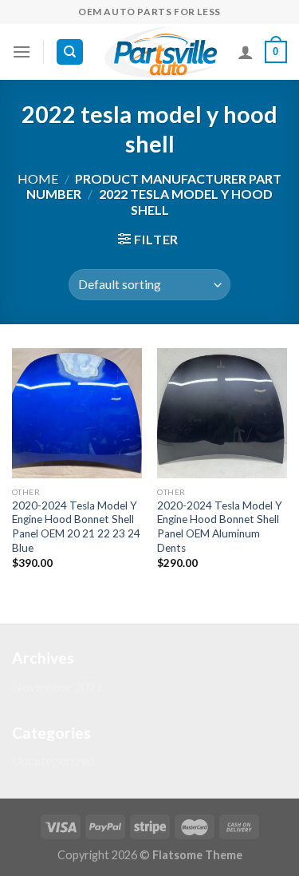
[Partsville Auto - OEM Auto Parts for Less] (161, 52)
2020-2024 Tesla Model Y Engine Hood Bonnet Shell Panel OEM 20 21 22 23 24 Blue (76, 526)
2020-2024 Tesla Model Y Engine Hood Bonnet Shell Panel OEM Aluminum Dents (219, 526)
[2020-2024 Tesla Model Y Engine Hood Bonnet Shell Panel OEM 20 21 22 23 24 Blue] (77, 413)
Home (38, 178)
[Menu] (21, 51)
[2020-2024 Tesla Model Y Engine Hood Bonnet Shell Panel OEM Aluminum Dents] (222, 413)
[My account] (246, 51)
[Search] (70, 52)
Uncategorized (53, 760)
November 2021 (57, 686)
